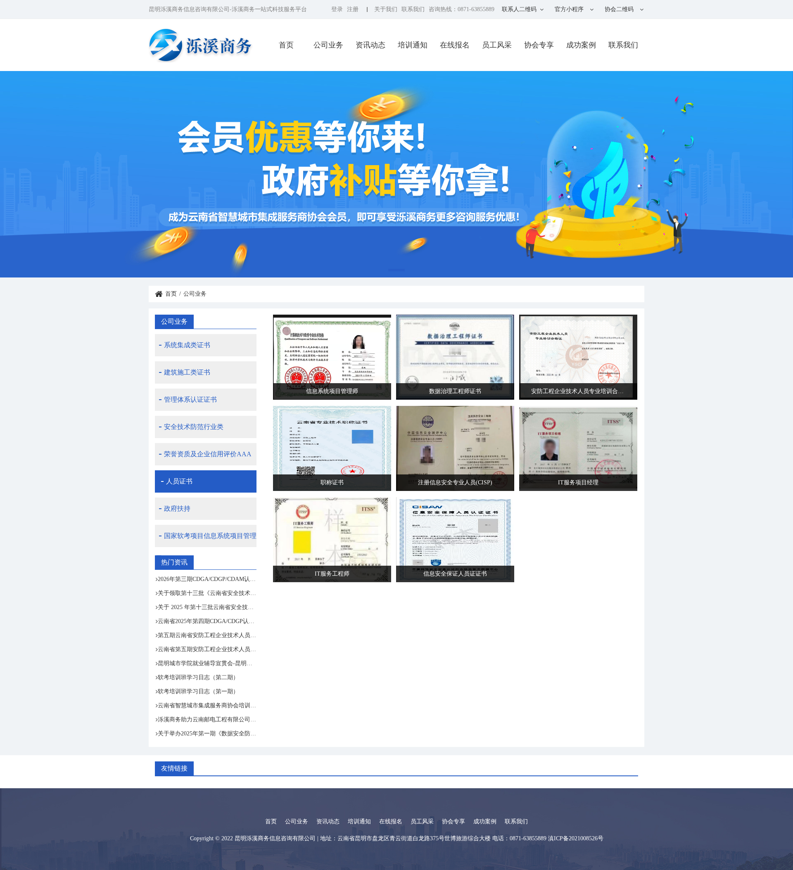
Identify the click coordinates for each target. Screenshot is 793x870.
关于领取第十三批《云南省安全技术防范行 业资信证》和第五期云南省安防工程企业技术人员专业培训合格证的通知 (207, 593)
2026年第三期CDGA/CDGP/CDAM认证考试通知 (207, 579)
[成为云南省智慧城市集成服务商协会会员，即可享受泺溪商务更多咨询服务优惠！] (396, 174)
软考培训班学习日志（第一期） (198, 691)
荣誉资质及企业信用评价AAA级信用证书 (203, 457)
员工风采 (497, 45)
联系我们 (413, 9)
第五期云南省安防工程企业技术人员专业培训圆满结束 (207, 635)
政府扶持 (177, 508)
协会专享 (539, 45)
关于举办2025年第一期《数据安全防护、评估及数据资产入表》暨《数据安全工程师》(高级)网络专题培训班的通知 (207, 733)
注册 (353, 9)
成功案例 (581, 45)
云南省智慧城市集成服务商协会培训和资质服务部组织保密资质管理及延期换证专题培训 (207, 705)
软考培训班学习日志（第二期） (198, 677)
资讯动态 (370, 45)
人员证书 (179, 481)
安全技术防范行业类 (193, 426)
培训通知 (412, 45)
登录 (337, 9)
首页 (286, 45)
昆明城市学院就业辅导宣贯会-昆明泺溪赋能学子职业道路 (207, 663)
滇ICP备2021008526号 (575, 838)
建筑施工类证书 (187, 372)
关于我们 (385, 9)
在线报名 (455, 45)
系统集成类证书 (187, 344)
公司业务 (328, 45)
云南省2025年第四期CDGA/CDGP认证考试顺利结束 (207, 621)
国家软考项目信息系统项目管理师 (205, 539)
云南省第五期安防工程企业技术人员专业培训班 (207, 649)
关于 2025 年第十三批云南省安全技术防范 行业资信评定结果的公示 (207, 607)
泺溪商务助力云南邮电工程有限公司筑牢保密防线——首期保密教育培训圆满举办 (207, 719)
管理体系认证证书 (190, 399)
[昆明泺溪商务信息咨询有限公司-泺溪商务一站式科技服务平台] (201, 44)
